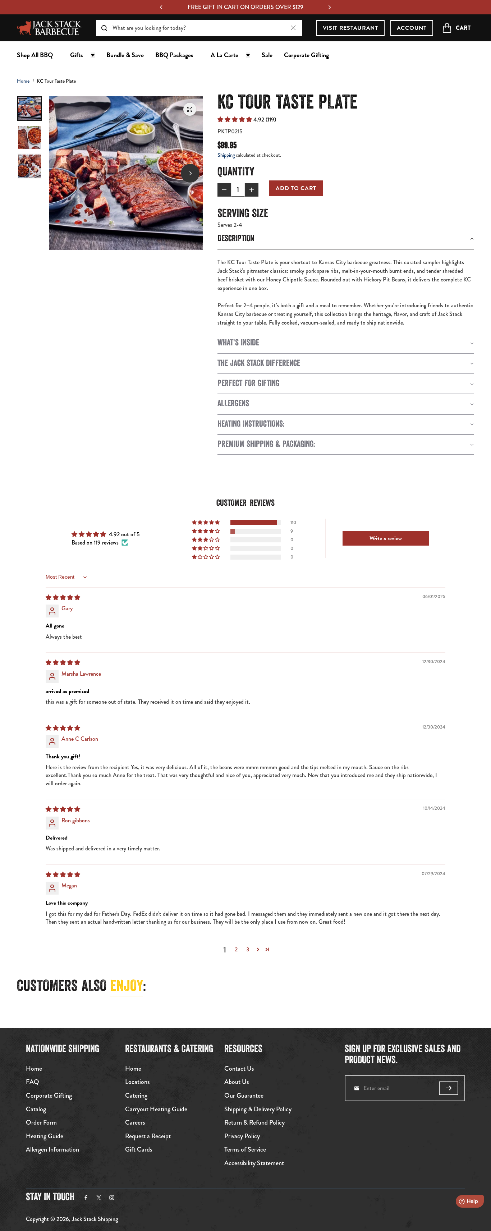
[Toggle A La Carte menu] (248, 55)
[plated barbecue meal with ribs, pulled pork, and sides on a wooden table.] (190, 109)
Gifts (76, 55)
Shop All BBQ (35, 55)
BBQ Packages (174, 55)
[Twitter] (99, 1197)
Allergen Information (52, 1150)
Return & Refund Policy (254, 1123)
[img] (63, 597)
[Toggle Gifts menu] (93, 55)
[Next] (329, 7)
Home (23, 80)
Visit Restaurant (350, 28)
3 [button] (247, 949)
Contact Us (239, 1069)
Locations (137, 1082)
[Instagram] (111, 1197)
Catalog (36, 1109)
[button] (235, 119)
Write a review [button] (386, 538)
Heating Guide (44, 1136)
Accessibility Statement (254, 1163)
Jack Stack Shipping (95, 1219)
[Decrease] (224, 190)
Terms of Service (245, 1150)
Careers (135, 1123)
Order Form (41, 1123)
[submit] (448, 1088)
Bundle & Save (125, 55)
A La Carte (224, 55)
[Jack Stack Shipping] (49, 28)
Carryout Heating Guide (156, 1109)
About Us (236, 1082)
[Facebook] (86, 1197)
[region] (245, 7)
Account (412, 28)
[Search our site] (104, 28)
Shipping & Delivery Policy (258, 1109)
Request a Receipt (148, 1136)
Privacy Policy (242, 1136)
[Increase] (251, 190)
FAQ (32, 1082)
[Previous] (161, 7)
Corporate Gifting (306, 55)
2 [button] (236, 949)
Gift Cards (138, 1150)
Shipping (226, 155)
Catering (136, 1096)
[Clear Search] (293, 27)
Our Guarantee (243, 1096)
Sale (267, 55)
